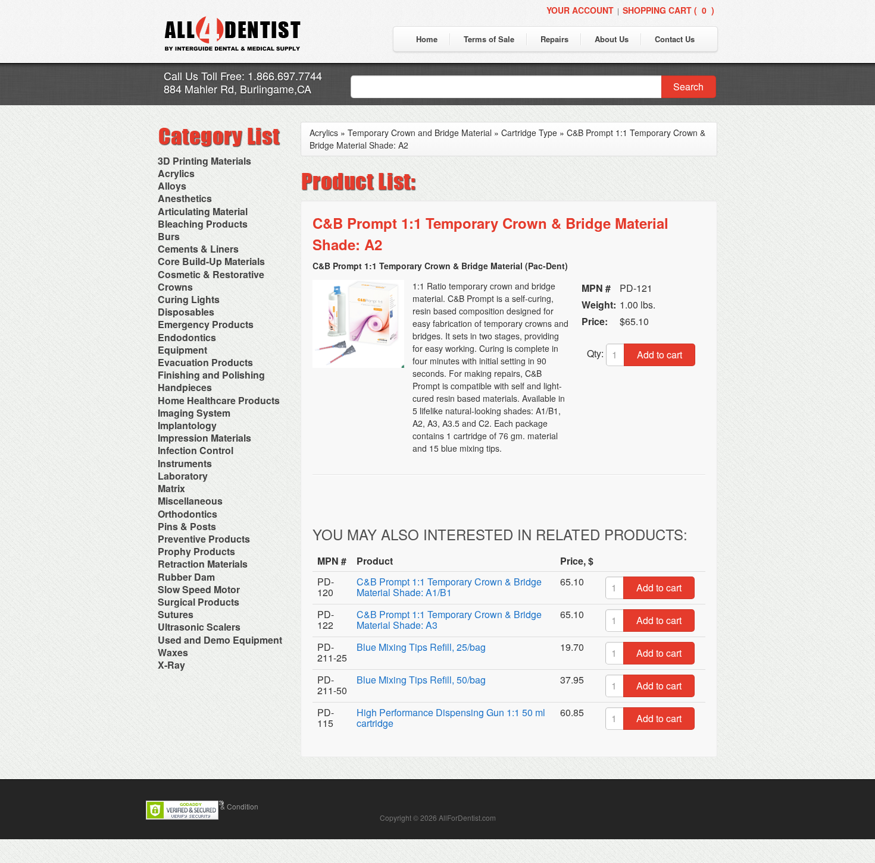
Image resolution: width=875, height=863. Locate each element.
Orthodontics (187, 513)
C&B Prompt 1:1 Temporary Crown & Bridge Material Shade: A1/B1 (449, 587)
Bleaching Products (203, 223)
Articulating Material (203, 211)
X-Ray (171, 664)
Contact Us (675, 39)
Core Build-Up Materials (211, 261)
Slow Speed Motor (199, 589)
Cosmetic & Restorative (211, 274)
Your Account (580, 10)
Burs (169, 236)
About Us (612, 39)
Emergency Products (206, 324)
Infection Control (195, 450)
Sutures (175, 614)
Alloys (172, 185)
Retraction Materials (203, 563)
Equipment (182, 349)
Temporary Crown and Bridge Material (420, 132)
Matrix (171, 488)
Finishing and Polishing (211, 374)
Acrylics (176, 173)
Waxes (173, 652)
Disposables (186, 311)
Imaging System (194, 412)
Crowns (175, 286)
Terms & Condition (228, 806)
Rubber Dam (186, 576)
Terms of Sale (489, 39)
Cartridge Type (529, 132)
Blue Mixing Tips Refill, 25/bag (421, 647)
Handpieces (185, 387)
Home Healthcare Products (219, 400)
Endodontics (187, 337)
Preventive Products (204, 538)
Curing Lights (189, 299)
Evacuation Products (205, 362)
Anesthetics (185, 198)
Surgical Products (198, 601)
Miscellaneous (190, 500)
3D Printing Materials (204, 160)
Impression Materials (204, 437)
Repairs (554, 39)
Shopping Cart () (668, 10)
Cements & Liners (198, 248)
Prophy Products (196, 551)
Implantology (187, 425)
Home (427, 39)
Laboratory (183, 475)
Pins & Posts (187, 526)
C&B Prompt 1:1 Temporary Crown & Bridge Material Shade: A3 (449, 619)
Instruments (185, 463)
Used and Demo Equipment (220, 639)
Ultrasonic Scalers (199, 626)
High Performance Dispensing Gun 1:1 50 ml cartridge (451, 717)
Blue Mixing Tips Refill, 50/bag (421, 679)
